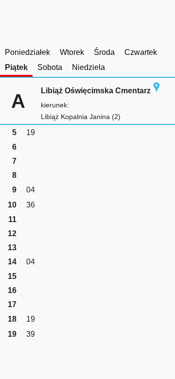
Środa (104, 52)
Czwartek (140, 52)
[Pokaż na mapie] (156, 90)
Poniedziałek (27, 52)
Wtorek (72, 52)
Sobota (49, 67)
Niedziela (88, 67)
